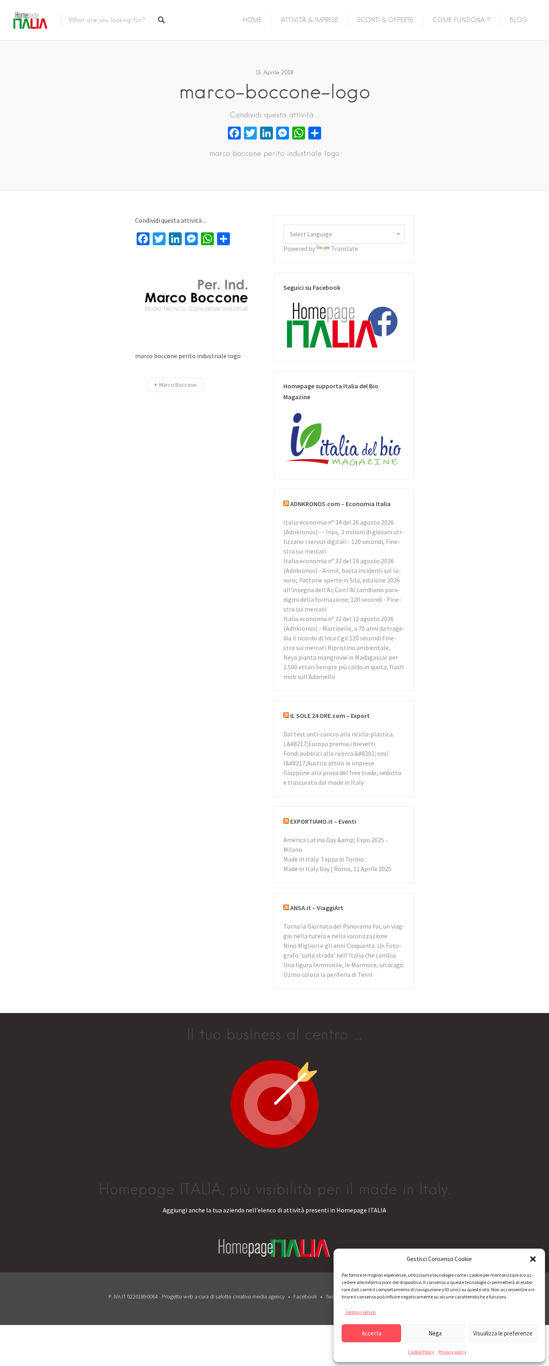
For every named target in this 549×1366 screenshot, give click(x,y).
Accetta (371, 1333)
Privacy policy (452, 1352)
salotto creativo (233, 1296)
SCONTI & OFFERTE (385, 20)
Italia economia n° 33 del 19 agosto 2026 (338, 561)
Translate (344, 248)
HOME (252, 20)
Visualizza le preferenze (503, 1333)
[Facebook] (234, 134)
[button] (533, 1259)
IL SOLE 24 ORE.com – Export (330, 716)
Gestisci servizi (361, 1312)
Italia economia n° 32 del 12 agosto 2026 (338, 619)
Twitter (333, 1296)
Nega (435, 1333)
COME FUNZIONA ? (461, 20)
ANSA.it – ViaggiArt (316, 908)
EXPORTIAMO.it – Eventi (323, 821)
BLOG (518, 20)
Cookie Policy (421, 1352)
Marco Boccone (178, 384)
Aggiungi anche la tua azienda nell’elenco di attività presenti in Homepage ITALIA (274, 1210)
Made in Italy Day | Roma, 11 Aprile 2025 (337, 869)
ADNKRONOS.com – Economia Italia (340, 504)
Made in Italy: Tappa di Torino (323, 859)
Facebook (305, 1296)
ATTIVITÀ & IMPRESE (309, 20)
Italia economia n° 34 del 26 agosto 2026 (338, 522)
